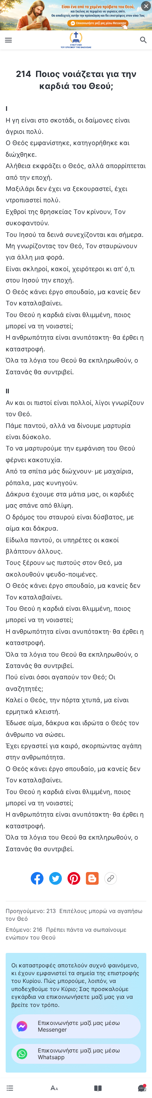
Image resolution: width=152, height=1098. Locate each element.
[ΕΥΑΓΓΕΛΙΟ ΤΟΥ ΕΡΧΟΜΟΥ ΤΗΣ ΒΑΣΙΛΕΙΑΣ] (76, 39)
